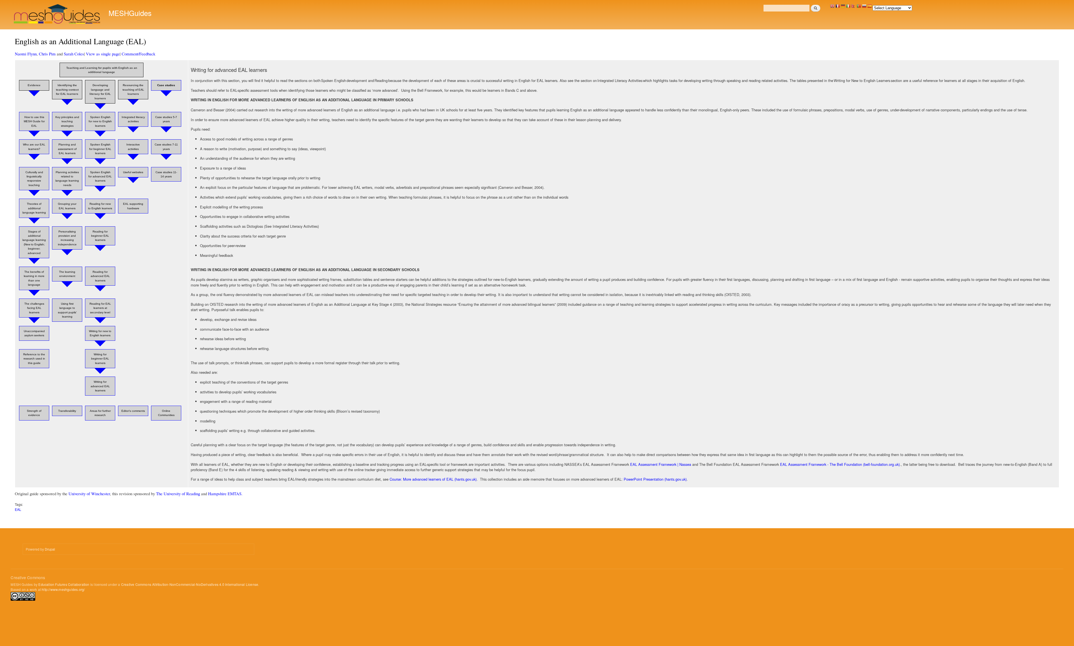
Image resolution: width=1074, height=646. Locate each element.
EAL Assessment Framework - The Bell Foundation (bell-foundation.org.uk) (839, 464)
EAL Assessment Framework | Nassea (660, 464)
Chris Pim (47, 54)
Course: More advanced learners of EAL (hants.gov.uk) (432, 479)
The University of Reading (178, 493)
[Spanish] (869, 7)
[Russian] (864, 7)
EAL (18, 509)
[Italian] (848, 7)
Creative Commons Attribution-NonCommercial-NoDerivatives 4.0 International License (189, 584)
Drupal (50, 549)
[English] (832, 7)
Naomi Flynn (26, 54)
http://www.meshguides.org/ (63, 589)
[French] (837, 7)
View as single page (103, 54)
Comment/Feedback (138, 54)
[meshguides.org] (57, 14)
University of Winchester (89, 493)
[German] (843, 7)
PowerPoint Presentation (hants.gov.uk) (655, 479)
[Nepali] (853, 7)
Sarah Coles (74, 54)
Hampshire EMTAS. (225, 493)
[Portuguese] (859, 7)
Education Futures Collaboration (63, 584)
